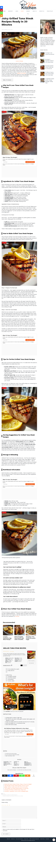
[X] (5, 776)
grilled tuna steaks (22, 73)
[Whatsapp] (22, 776)
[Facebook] (10, 776)
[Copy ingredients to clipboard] (11, 665)
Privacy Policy (50, 11)
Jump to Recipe (19, 61)
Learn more (43, 45)
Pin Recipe (31, 663)
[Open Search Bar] (28, 13)
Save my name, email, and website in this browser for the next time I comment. (18, 830)
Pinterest (17, 616)
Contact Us (41, 11)
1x (21, 665)
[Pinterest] (16, 776)
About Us (35, 11)
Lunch (16, 11)
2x (23, 665)
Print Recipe (31, 660)
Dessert (28, 11)
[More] (27, 776)
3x (25, 665)
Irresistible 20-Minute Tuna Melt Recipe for (10, 794)
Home (4, 11)
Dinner (22, 11)
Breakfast (10, 11)
